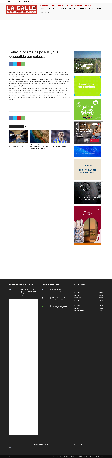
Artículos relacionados (16, 127)
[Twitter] (105, 1)
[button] (105, 17)
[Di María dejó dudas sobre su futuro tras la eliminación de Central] (60, 136)
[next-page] (13, 152)
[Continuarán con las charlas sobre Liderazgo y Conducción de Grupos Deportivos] (13, 292)
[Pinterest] (19, 64)
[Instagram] (103, 1)
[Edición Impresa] (46, 292)
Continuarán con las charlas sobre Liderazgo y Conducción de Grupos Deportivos (28, 291)
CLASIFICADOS (99, 456)
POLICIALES (59, 456)
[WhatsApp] (23, 64)
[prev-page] (10, 152)
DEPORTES (66, 456)
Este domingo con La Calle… (60, 298)
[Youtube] (107, 1)
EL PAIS (86, 456)
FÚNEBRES (80, 456)
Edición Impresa (56, 289)
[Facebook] (100, 1)
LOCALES (53, 456)
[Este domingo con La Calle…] (46, 300)
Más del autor (28, 127)
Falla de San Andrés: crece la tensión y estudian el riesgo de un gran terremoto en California (39, 146)
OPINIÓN (92, 456)
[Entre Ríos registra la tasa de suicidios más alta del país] (18, 136)
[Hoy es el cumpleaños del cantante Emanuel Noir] (46, 308)
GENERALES (73, 456)
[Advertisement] (56, 33)
